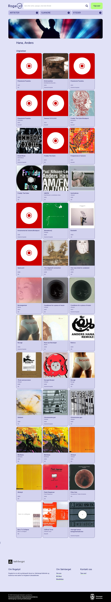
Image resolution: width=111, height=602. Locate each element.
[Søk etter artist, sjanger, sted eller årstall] (86, 6)
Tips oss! (96, 6)
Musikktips (60, 579)
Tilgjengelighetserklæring (30, 597)
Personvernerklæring (14, 597)
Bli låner (59, 576)
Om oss (58, 573)
